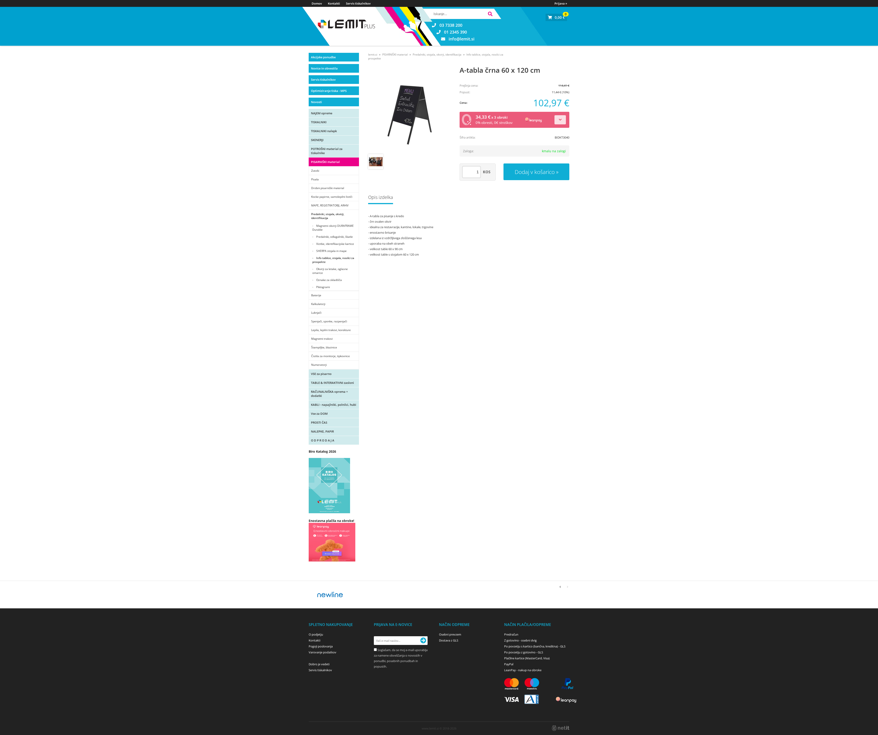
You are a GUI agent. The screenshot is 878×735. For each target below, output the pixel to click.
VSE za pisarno (321, 374)
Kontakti (334, 3)
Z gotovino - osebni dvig (520, 640)
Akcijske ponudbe (323, 57)
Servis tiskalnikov (358, 3)
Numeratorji (319, 365)
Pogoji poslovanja (321, 646)
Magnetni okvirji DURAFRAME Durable (333, 228)
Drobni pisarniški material (327, 188)
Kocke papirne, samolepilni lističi (331, 197)
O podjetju (316, 634)
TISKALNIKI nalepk (324, 131)
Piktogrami (323, 287)
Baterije (316, 295)
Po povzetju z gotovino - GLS (523, 652)
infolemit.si (461, 39)
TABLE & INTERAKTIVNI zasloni (332, 383)
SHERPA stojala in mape (331, 251)
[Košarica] (556, 17)
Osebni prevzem (450, 634)
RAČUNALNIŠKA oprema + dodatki (329, 394)
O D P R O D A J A (322, 440)
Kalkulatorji (318, 304)
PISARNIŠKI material (325, 162)
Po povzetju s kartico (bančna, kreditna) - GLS (534, 646)
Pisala (315, 179)
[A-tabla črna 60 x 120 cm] (409, 110)
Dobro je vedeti (319, 664)
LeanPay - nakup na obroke (522, 670)
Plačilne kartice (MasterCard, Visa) (527, 658)
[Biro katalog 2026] (329, 512)
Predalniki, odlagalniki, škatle (334, 237)
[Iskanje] (490, 14)
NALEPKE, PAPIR (322, 431)
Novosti (316, 102)
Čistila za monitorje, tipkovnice (330, 356)
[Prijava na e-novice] (423, 640)
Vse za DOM (319, 414)
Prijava (560, 3)
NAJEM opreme (321, 113)
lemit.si (372, 54)
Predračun (511, 634)
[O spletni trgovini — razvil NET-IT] (560, 728)
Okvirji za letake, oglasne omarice (330, 271)
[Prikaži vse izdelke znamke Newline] (330, 594)
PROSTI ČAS (319, 422)
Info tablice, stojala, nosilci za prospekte (333, 260)
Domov (317, 3)
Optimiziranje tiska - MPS (329, 91)
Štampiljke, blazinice (324, 347)
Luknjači (316, 313)
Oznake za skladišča (329, 280)
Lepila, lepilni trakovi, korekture (331, 330)
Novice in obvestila (324, 68)
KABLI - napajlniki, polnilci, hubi (333, 405)
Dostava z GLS (448, 640)
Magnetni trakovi (322, 339)
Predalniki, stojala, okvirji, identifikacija (327, 216)
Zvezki (315, 171)
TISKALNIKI (319, 122)
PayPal (508, 664)
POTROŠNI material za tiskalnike (327, 151)
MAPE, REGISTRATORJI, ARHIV (329, 205)
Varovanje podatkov (322, 652)
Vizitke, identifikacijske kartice (335, 244)
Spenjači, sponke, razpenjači (329, 321)
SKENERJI (317, 140)
